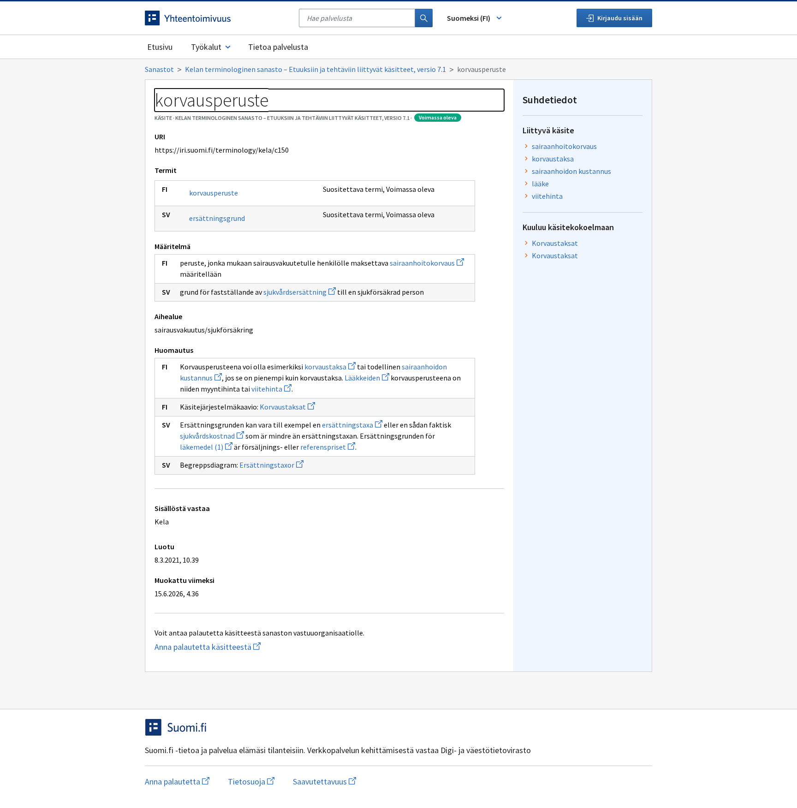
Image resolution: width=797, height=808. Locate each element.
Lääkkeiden (367, 377)
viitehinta (271, 388)
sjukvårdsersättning (299, 292)
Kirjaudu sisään (619, 18)
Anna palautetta (177, 781)
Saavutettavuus (324, 781)
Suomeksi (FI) (468, 18)
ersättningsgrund (217, 218)
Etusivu (159, 47)
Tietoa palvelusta (278, 47)
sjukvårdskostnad (212, 435)
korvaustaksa (330, 366)
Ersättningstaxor (271, 464)
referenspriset (327, 447)
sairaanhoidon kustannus (571, 171)
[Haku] (424, 18)
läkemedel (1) (206, 447)
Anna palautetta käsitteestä (226, 647)
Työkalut (206, 47)
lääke (540, 183)
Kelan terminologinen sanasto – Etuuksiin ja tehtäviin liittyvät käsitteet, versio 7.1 (315, 69)
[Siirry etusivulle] (217, 18)
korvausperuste (213, 192)
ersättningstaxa (352, 424)
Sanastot (159, 69)
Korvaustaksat (287, 406)
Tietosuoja (251, 781)
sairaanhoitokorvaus (427, 262)
